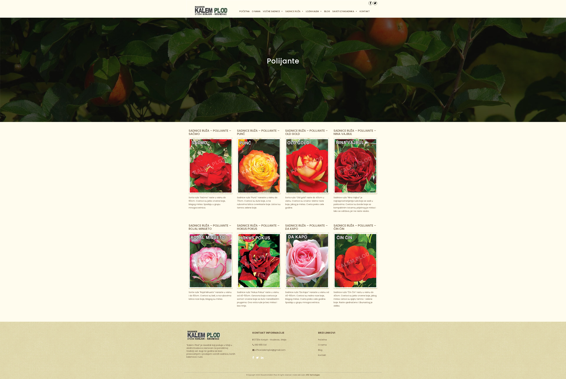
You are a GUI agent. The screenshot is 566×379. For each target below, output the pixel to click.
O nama (256, 11)
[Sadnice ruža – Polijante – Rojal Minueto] (211, 260)
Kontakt (365, 11)
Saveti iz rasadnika (343, 11)
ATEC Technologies (313, 375)
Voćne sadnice (271, 11)
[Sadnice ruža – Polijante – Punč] (259, 165)
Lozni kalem (312, 11)
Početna (244, 11)
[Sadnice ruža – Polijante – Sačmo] (211, 165)
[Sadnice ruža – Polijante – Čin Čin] (355, 260)
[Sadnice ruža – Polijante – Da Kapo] (307, 260)
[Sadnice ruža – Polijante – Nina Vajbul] (355, 165)
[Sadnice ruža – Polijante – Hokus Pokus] (259, 260)
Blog (327, 11)
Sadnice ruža (292, 11)
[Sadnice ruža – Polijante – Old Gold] (307, 165)
